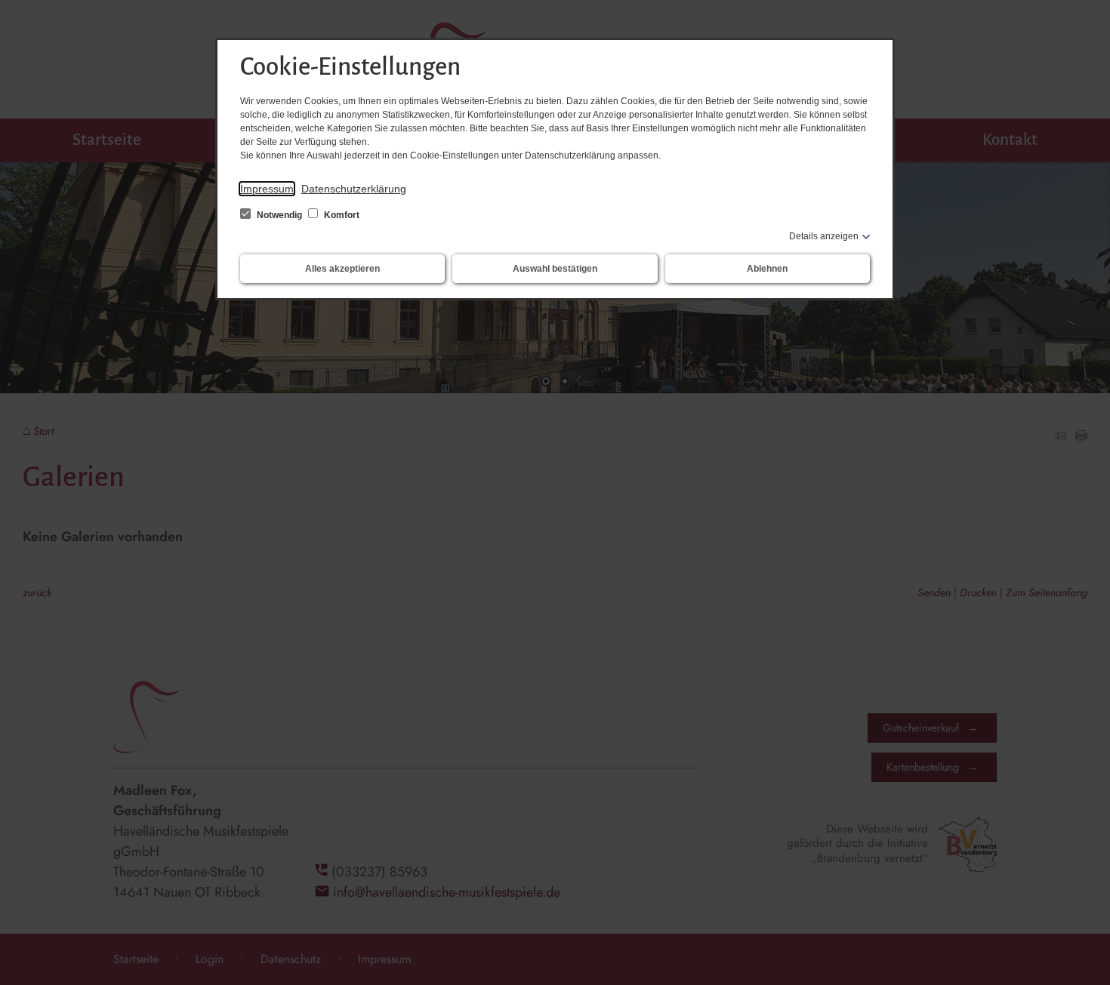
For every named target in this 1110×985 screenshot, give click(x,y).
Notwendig (279, 215)
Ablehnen (767, 268)
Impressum (267, 189)
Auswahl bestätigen (555, 268)
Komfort (340, 215)
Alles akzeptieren (342, 268)
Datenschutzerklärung (353, 189)
